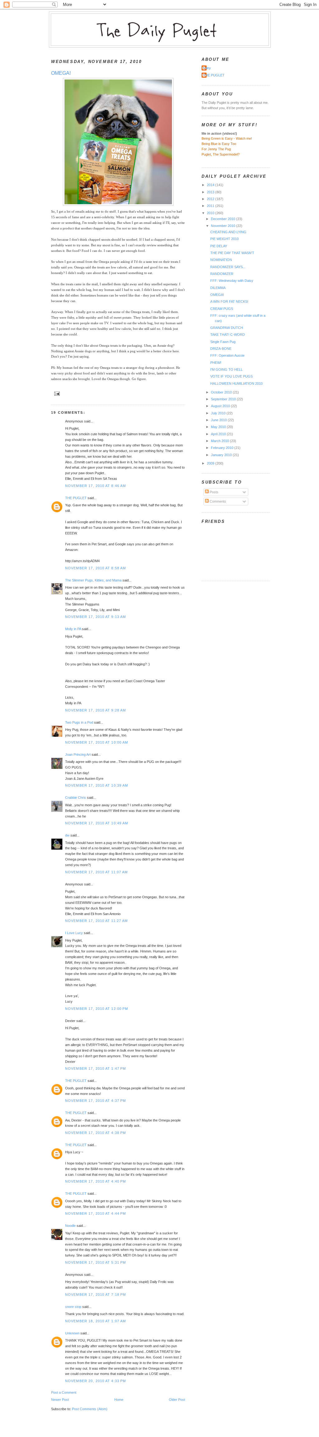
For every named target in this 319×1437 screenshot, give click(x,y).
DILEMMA (218, 288)
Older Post (177, 1399)
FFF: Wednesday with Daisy (231, 280)
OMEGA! (61, 73)
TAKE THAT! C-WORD (227, 334)
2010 (211, 213)
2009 (211, 463)
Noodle (70, 1225)
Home (118, 1399)
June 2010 (219, 420)
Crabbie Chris (75, 797)
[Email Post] (56, 393)
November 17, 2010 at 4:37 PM (95, 1100)
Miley (207, 68)
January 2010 (222, 455)
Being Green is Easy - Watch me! (227, 138)
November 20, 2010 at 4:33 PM (95, 1381)
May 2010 (219, 427)
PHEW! (215, 362)
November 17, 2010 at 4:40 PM (95, 1181)
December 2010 (223, 219)
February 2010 (222, 448)
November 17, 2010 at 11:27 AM (96, 921)
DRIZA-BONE (220, 348)
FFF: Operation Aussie (227, 355)
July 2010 (218, 413)
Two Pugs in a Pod (79, 722)
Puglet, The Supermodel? (221, 154)
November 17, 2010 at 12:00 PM (96, 1008)
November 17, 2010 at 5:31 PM (95, 1262)
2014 (211, 185)
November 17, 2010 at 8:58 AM (95, 568)
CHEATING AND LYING (228, 232)
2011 (211, 206)
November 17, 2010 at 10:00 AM (96, 742)
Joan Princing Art (78, 754)
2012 (211, 199)
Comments (217, 501)
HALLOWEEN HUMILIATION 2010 (236, 383)
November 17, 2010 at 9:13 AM (95, 617)
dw (67, 835)
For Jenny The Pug (216, 149)
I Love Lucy (74, 933)
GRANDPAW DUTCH (226, 328)
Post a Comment (63, 1392)
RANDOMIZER (221, 274)
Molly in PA (73, 629)
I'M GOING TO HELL (226, 369)
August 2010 (221, 406)
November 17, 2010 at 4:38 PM (95, 1133)
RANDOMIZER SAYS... (227, 267)
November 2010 (223, 226)
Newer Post (60, 1399)
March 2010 (220, 441)
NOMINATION (221, 260)
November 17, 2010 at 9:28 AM (95, 710)
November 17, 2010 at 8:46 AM (95, 486)
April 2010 (219, 434)
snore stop (73, 1307)
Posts (213, 492)
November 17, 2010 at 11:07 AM (96, 872)
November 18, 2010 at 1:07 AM (95, 1321)
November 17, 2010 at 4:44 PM (95, 1213)
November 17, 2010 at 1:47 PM (95, 1068)
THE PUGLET (76, 498)
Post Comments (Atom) (89, 1409)
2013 (211, 192)
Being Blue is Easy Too (219, 144)
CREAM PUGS (221, 309)
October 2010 (222, 392)
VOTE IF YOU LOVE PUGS (231, 376)
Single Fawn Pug (223, 342)
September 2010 (224, 399)
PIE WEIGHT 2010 (224, 239)
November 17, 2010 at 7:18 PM (95, 1294)
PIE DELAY (218, 246)
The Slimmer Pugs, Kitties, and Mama (93, 580)
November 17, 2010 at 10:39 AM (96, 785)
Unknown (72, 1333)
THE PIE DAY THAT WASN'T (232, 253)
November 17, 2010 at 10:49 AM (96, 823)
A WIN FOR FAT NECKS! (229, 301)
